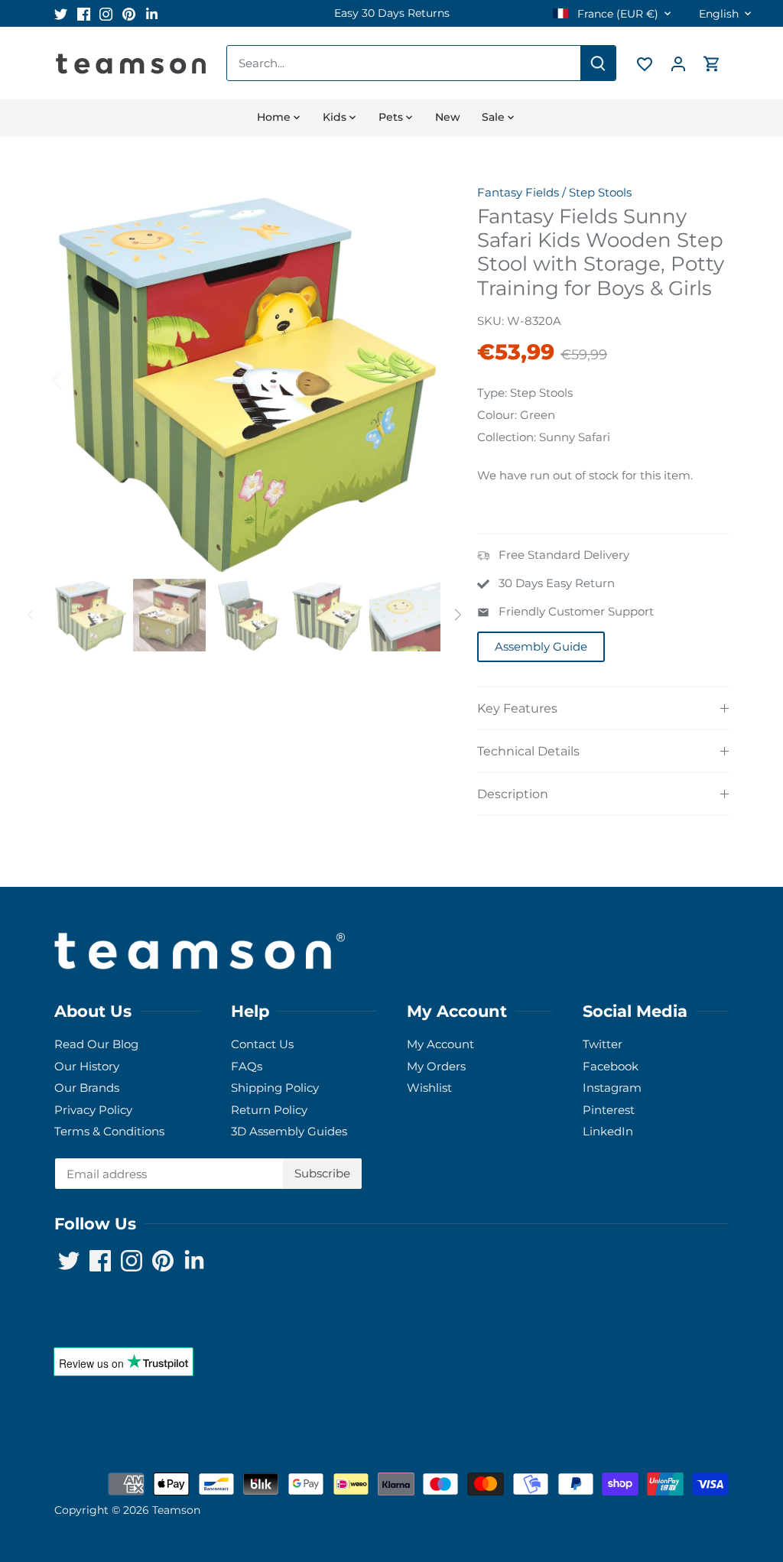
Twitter (602, 1044)
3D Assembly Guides (289, 1131)
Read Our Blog (96, 1044)
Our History (86, 1066)
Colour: (497, 415)
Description (512, 794)
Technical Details (528, 751)
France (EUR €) (616, 14)
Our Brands (86, 1087)
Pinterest (609, 1109)
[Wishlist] (644, 63)
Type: (492, 392)
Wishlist (429, 1087)
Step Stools (600, 192)
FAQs (246, 1066)
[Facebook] (83, 13)
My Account (440, 1044)
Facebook (610, 1066)
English (719, 14)
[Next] (417, 379)
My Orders (436, 1066)
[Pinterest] (128, 13)
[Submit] (598, 63)
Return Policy (269, 1109)
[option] (391, 13)
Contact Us (262, 1044)
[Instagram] (105, 13)
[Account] (678, 63)
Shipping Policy (275, 1087)
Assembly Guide (541, 646)
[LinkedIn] (151, 13)
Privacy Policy (93, 1109)
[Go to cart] (712, 63)
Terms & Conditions (109, 1131)
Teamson (176, 1510)
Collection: (506, 437)
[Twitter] (60, 13)
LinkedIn (608, 1131)
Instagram (612, 1087)
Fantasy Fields (518, 192)
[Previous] (77, 379)
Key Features (517, 708)
